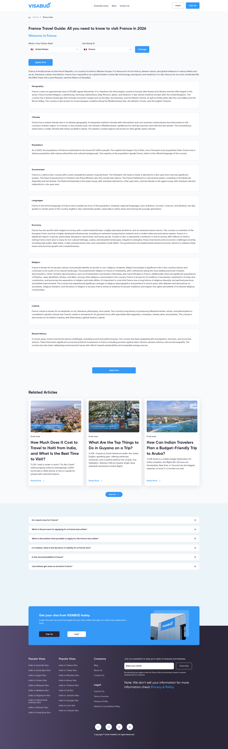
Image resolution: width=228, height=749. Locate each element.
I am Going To (88, 44)
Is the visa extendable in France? (47, 557)
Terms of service (101, 696)
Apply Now (114, 370)
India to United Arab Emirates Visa (37, 701)
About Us (98, 670)
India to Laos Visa (67, 706)
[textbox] (54, 49)
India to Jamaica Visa (69, 696)
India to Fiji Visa (66, 691)
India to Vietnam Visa (38, 708)
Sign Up (192, 5)
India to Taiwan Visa (68, 665)
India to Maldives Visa (38, 691)
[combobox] (54, 49)
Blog (96, 665)
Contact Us (124, 6)
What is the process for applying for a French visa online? (59, 529)
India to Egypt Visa (37, 675)
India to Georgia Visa (69, 701)
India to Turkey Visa (68, 670)
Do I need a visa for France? (45, 520)
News (114, 6)
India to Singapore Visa (39, 696)
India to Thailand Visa (69, 685)
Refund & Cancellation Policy (107, 706)
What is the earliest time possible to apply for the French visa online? (65, 538)
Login (76, 634)
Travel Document (101, 6)
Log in (178, 5)
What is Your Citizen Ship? (40, 44)
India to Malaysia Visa (38, 685)
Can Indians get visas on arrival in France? (52, 566)
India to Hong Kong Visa (39, 713)
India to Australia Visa (38, 665)
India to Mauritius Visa (69, 675)
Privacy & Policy (101, 701)
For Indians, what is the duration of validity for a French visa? (61, 548)
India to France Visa (37, 680)
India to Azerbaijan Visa (39, 670)
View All (112, 494)
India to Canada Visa (69, 711)
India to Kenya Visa (68, 680)
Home (36, 17)
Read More (36, 481)
